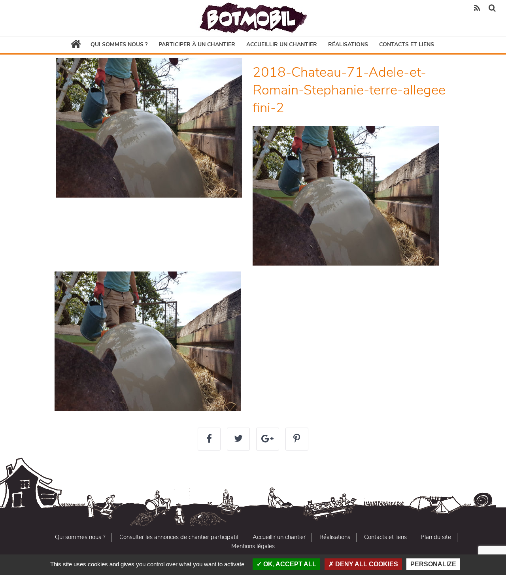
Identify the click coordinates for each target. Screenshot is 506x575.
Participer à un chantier (197, 44)
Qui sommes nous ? (119, 44)
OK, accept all (289, 564)
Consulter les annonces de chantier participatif (179, 537)
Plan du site (436, 537)
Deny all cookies (366, 564)
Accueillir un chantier (281, 44)
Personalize (433, 564)
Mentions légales (253, 546)
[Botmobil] (253, 18)
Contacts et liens (406, 44)
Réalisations (348, 44)
